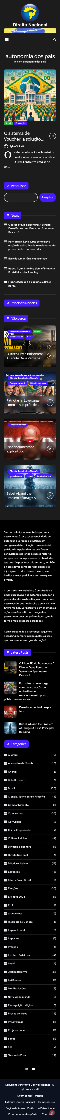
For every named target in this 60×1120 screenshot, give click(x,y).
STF (29, 336)
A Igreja (13, 754)
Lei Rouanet (15, 980)
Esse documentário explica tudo (27, 258)
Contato (47, 1114)
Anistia (12, 771)
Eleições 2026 (16, 336)
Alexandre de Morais (20, 331)
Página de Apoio (15, 1108)
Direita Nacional (38, 383)
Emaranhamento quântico (23, 1114)
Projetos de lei (16, 1030)
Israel (29, 476)
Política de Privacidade (41, 1108)
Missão (39, 1095)
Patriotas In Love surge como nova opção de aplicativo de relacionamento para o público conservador (32, 245)
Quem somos (24, 1095)
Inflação (13, 946)
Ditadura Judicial (18, 863)
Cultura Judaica (17, 838)
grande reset (16, 476)
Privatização (15, 1021)
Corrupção (14, 821)
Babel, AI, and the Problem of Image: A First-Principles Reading (31, 270)
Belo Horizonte (17, 780)
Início (17, 61)
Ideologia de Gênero (20, 921)
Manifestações (17, 988)
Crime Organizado (19, 830)
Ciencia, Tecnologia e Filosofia (24, 378)
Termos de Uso (46, 1102)
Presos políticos (17, 1013)
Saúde (12, 1038)
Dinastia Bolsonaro (19, 846)
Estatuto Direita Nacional (20, 1102)
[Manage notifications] (52, 1112)
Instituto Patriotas (19, 955)
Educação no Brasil (19, 880)
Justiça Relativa (17, 971)
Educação (20, 123)
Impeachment (16, 930)
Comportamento (18, 383)
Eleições (13, 888)
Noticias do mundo (19, 996)
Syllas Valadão (17, 146)
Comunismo (15, 813)
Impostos (13, 938)
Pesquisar (18, 186)
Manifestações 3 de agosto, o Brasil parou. (29, 283)
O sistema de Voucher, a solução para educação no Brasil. (22, 142)
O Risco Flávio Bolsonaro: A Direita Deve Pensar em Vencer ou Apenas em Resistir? (31, 228)
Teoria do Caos (44, 476)
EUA (10, 905)
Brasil (8, 123)
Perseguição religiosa (21, 1005)
